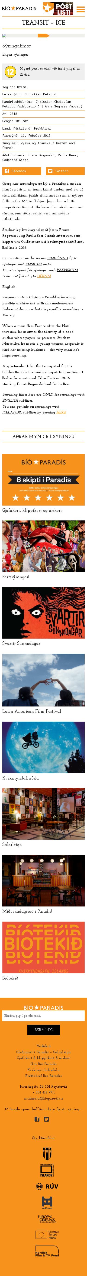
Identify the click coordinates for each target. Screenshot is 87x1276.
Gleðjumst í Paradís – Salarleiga (43, 1052)
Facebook (19, 171)
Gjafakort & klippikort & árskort (44, 1058)
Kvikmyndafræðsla (43, 1070)
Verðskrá (43, 1046)
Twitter (61, 171)
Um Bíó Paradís (43, 1064)
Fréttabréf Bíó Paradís (43, 1076)
